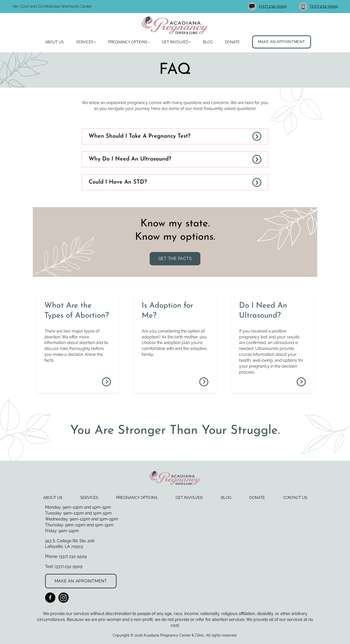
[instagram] (63, 597)
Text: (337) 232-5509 (63, 566)
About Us (54, 42)
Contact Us (295, 497)
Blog (208, 42)
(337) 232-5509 (272, 6)
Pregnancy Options (127, 42)
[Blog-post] (106, 381)
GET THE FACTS (175, 258)
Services (85, 42)
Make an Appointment (281, 42)
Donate (232, 42)
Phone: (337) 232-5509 (66, 556)
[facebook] (50, 597)
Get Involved (175, 42)
